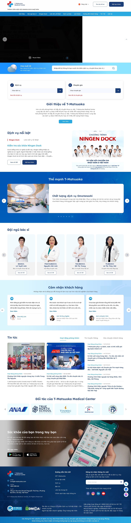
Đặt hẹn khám (116, 4)
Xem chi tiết (14, 162)
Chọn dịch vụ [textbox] (16, 90)
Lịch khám (77, 14)
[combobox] (33, 90)
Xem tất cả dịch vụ (16, 95)
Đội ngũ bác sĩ (32, 14)
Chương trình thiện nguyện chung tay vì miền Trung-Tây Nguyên (26, 377)
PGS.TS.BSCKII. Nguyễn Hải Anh (21, 265)
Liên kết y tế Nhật (55, 14)
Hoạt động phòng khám (14, 373)
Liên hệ (110, 14)
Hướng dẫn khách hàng (90, 14)
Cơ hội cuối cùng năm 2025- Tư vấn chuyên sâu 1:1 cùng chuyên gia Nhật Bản (65, 377)
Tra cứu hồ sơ (100, 4)
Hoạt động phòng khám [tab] (69, 338)
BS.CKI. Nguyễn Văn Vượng (110, 265)
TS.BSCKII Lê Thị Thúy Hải (80, 265)
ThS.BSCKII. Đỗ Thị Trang (50, 265)
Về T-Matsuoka (60, 476)
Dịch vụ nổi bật (18, 133)
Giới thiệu (22, 14)
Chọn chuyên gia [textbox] (75, 90)
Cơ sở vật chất (60, 479)
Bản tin (57, 486)
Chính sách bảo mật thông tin (65, 493)
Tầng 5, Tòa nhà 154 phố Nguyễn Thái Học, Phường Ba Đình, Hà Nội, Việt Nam (27, 491)
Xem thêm (65, 121)
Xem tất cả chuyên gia (75, 95)
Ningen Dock (43, 14)
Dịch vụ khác (67, 14)
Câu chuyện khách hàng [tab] (113, 338)
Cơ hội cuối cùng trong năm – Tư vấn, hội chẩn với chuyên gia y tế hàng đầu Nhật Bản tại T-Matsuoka (106, 358)
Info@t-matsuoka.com (18, 481)
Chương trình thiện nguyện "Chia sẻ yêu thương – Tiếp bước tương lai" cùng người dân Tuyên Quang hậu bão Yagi (106, 388)
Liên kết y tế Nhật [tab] (31, 140)
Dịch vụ (57, 483)
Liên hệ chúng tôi (61, 490)
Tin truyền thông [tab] (91, 338)
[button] (63, 58)
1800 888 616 (14, 486)
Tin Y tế (103, 14)
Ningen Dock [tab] (14, 140)
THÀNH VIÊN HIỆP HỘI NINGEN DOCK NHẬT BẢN (23, 9)
